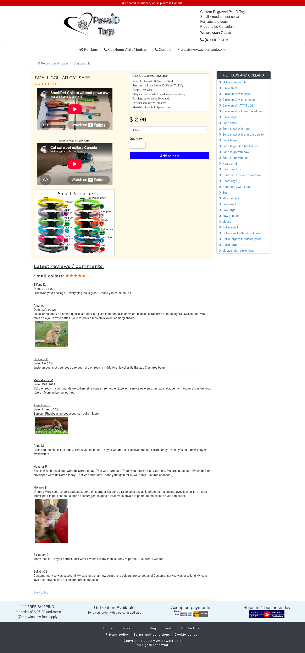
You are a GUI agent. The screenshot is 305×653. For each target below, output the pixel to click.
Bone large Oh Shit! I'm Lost (240, 146)
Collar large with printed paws (241, 239)
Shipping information (159, 628)
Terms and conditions (152, 634)
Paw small (229, 204)
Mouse (226, 221)
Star (225, 192)
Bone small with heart (236, 128)
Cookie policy (186, 634)
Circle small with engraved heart (243, 111)
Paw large (228, 210)
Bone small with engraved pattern (244, 134)
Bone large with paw (235, 152)
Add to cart (169, 155)
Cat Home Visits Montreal (127, 49)
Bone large (229, 140)
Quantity (136, 138)
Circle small (230, 88)
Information (127, 628)
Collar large (230, 245)
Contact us (190, 628)
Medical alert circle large (238, 250)
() (54, 84)
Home (108, 628)
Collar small (230, 227)
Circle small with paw (236, 94)
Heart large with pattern (237, 186)
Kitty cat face (230, 198)
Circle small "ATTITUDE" (238, 105)
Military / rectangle (234, 82)
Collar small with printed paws (241, 233)
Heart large (229, 181)
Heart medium (231, 169)
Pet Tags (90, 49)
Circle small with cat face (238, 99)
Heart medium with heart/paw (241, 175)
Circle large (229, 117)
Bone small (229, 123)
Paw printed (230, 216)
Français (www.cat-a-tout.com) (202, 49)
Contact (165, 49)
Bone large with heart (236, 157)
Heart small (229, 163)
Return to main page (54, 63)
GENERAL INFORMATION (150, 75)
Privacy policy (117, 634)
